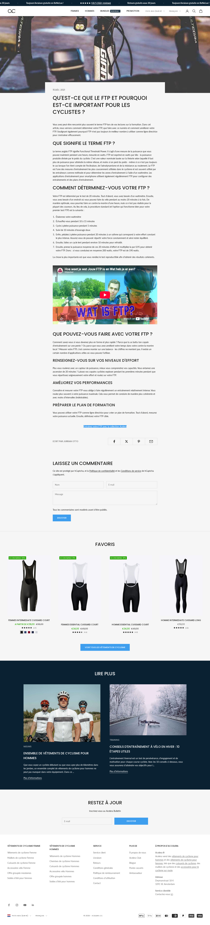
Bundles (110, 11)
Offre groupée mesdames (19, 873)
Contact (97, 883)
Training (114, 740)
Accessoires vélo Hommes (62, 871)
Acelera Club (135, 857)
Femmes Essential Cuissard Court (79, 624)
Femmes (75, 11)
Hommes (89, 11)
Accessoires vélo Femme (18, 868)
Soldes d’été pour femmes (19, 878)
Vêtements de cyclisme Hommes (65, 856)
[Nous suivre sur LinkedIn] (32, 905)
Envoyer (61, 517)
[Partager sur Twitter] (126, 441)
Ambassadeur (135, 873)
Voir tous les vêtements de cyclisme (105, 647)
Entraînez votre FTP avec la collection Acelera (105, 426)
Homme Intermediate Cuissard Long (181, 620)
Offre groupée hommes (60, 876)
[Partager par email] (151, 441)
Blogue (132, 863)
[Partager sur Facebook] (114, 441)
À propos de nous (137, 852)
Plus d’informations (33, 778)
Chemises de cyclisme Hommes (64, 861)
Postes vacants (136, 868)
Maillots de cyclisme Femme (20, 857)
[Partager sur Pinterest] (139, 441)
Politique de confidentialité (102, 471)
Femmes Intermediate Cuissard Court (29, 620)
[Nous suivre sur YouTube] (24, 905)
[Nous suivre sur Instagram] (16, 905)
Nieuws (27, 746)
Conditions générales (103, 868)
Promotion (133, 11)
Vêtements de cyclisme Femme (21, 852)
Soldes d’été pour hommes (62, 881)
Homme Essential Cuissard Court (130, 624)
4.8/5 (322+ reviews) (90, 3)
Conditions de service (131, 471)
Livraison (97, 857)
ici (172, 894)
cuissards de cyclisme (186, 863)
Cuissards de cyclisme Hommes (64, 866)
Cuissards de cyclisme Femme (21, 863)
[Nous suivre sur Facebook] (8, 905)
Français (173, 11)
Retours (97, 863)
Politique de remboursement (106, 873)
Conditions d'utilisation (104, 878)
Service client (99, 852)
